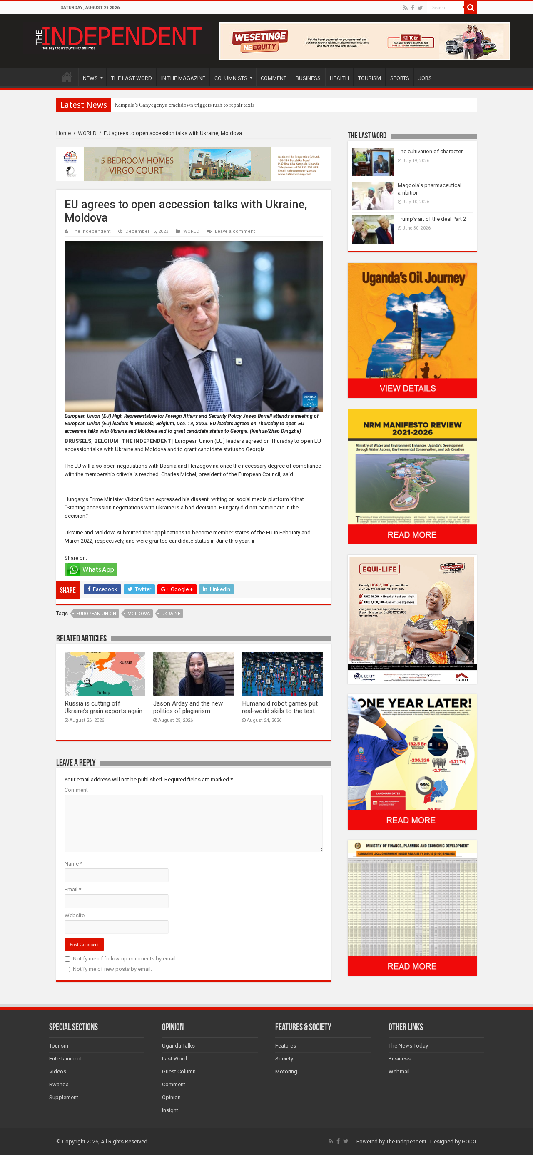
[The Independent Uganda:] (117, 37)
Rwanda (59, 1084)
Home (63, 133)
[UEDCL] (412, 761)
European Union (96, 613)
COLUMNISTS (230, 78)
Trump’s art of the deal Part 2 (432, 219)
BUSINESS (308, 78)
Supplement (63, 1097)
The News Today (408, 1046)
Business (400, 1058)
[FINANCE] (412, 908)
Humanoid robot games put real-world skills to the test (280, 707)
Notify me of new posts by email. (112, 969)
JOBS (425, 78)
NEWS (90, 78)
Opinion (171, 1097)
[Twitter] (420, 8)
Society (284, 1058)
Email (73, 889)
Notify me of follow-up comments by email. (125, 958)
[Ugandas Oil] (412, 330)
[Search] (470, 7)
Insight (170, 1110)
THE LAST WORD (131, 78)
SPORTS (399, 78)
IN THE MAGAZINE (183, 78)
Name (73, 864)
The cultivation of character (430, 151)
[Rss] (405, 8)
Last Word (174, 1058)
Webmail (399, 1071)
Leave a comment (235, 231)
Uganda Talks (178, 1046)
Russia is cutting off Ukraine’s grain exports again (103, 707)
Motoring (286, 1071)
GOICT (469, 1141)
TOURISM (369, 78)
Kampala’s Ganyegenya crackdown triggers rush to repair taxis (184, 105)
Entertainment (65, 1058)
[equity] (412, 619)
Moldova (138, 613)
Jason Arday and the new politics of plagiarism (188, 707)
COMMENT (273, 78)
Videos (57, 1071)
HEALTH (339, 78)
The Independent (91, 231)
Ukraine (170, 613)
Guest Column (179, 1071)
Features (285, 1046)
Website (75, 915)
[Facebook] (412, 8)
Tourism (58, 1046)
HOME (67, 77)
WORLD (87, 133)
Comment (76, 790)
